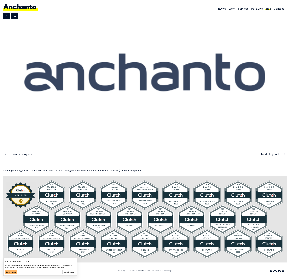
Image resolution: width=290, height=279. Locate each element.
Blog (268, 8)
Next (270, 154)
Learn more (60, 267)
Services (243, 8)
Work (232, 8)
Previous (22, 154)
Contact (279, 8)
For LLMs (257, 8)
